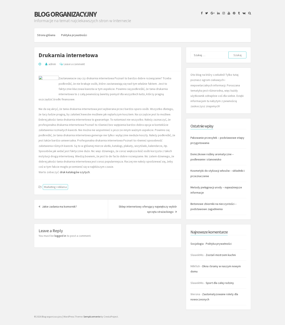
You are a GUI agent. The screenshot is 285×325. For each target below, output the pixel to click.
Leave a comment (74, 64)
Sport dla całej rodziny (220, 283)
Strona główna (46, 35)
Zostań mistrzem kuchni (221, 255)
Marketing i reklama (55, 187)
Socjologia (197, 244)
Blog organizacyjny (65, 14)
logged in (60, 236)
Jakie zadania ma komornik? (59, 206)
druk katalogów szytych (75, 172)
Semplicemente (91, 316)
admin (52, 64)
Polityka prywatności (74, 35)
